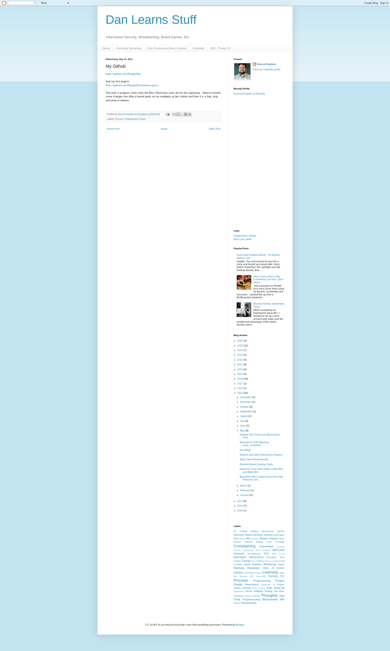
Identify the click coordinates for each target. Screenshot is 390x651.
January (245, 495)
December (246, 397)
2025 (240, 345)
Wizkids (237, 603)
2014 (240, 393)
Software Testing (263, 591)
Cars (269, 542)
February (245, 490)
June (243, 425)
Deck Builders (263, 550)
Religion (237, 588)
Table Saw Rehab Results (254, 459)
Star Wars (279, 591)
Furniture (238, 564)
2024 (240, 350)
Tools (237, 599)
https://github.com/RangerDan (123, 73)
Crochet (237, 550)
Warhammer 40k (273, 599)
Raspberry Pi (268, 585)
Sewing (261, 588)
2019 (240, 374)
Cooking (280, 546)
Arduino (268, 534)
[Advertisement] (259, 162)
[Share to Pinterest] (190, 114)
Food (281, 561)
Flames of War (271, 561)
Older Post (214, 128)
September (246, 411)
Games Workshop (264, 564)
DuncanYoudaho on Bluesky (249, 93)
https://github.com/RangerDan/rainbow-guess (132, 85)
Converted (266, 546)
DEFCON (278, 550)
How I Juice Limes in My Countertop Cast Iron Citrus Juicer (268, 279)
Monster (243, 576)
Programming (131, 119)
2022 (240, 359)
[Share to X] (182, 114)
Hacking (239, 567)
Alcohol (280, 531)
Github (281, 564)
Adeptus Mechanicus (262, 531)
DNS (274, 554)
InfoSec (238, 572)
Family (246, 560)
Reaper (280, 584)
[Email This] (174, 114)
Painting (272, 576)
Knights (258, 573)
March (244, 485)
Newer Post (113, 128)
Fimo (253, 561)
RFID (254, 588)
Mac (235, 576)
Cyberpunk (248, 550)
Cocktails (198, 48)
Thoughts (269, 595)
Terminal (248, 596)
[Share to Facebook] (186, 114)
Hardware (253, 567)
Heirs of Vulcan (273, 568)
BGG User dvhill (242, 239)
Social (248, 591)
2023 (240, 355)
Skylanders (239, 591)
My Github (245, 450)
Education (240, 557)
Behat (242, 539)
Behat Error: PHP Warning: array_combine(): (254, 444)
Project (142, 119)
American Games (243, 534)
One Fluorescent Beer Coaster (167, 48)
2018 (240, 378)
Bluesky (255, 539)
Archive (258, 534)
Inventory (249, 573)
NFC (252, 576)
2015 (240, 388)
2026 (240, 340)
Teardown (238, 596)
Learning (270, 572)
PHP (282, 576)
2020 (240, 369)
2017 (240, 383)
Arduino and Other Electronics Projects (261, 454)
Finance (260, 561)
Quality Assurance (246, 584)
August (244, 416)
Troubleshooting (251, 599)
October (244, 406)
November (246, 402)
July (242, 421)
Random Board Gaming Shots (256, 464)
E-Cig (281, 554)
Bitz (248, 538)
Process (119, 119)
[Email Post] (167, 114)
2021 (240, 364)
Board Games (269, 538)
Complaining (245, 546)
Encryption (271, 557)
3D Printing (240, 531)
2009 (240, 510)
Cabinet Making (254, 542)
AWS (236, 538)
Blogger (240, 624)
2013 (240, 501)
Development (254, 553)
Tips (281, 595)
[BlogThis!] (178, 114)
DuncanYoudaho (266, 64)
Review (247, 588)
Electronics (256, 557)
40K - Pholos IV (220, 48)
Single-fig (279, 588)
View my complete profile (267, 69)
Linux (281, 573)
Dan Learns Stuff (151, 19)
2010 (240, 505)
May (242, 430)
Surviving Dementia (128, 48)
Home (106, 48)
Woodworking (248, 603)
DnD (266, 553)
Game (247, 564)
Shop (269, 588)
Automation (278, 535)
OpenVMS (261, 576)
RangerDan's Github (245, 235)
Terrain (256, 596)
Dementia (239, 553)
